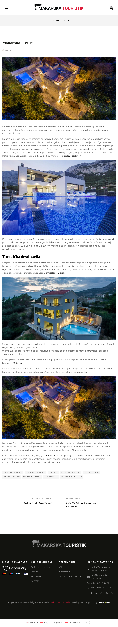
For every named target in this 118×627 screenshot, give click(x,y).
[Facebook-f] (91, 593)
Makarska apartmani (71, 155)
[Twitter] (96, 593)
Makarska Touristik (52, 455)
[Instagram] (101, 593)
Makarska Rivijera (11, 477)
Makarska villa (51, 477)
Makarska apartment (70, 473)
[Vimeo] (112, 593)
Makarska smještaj (32, 477)
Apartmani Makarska (12, 473)
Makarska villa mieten (71, 477)
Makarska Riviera (91, 473)
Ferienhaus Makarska (35, 473)
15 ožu (8, 50)
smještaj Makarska (55, 272)
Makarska (53, 473)
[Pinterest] (107, 593)
